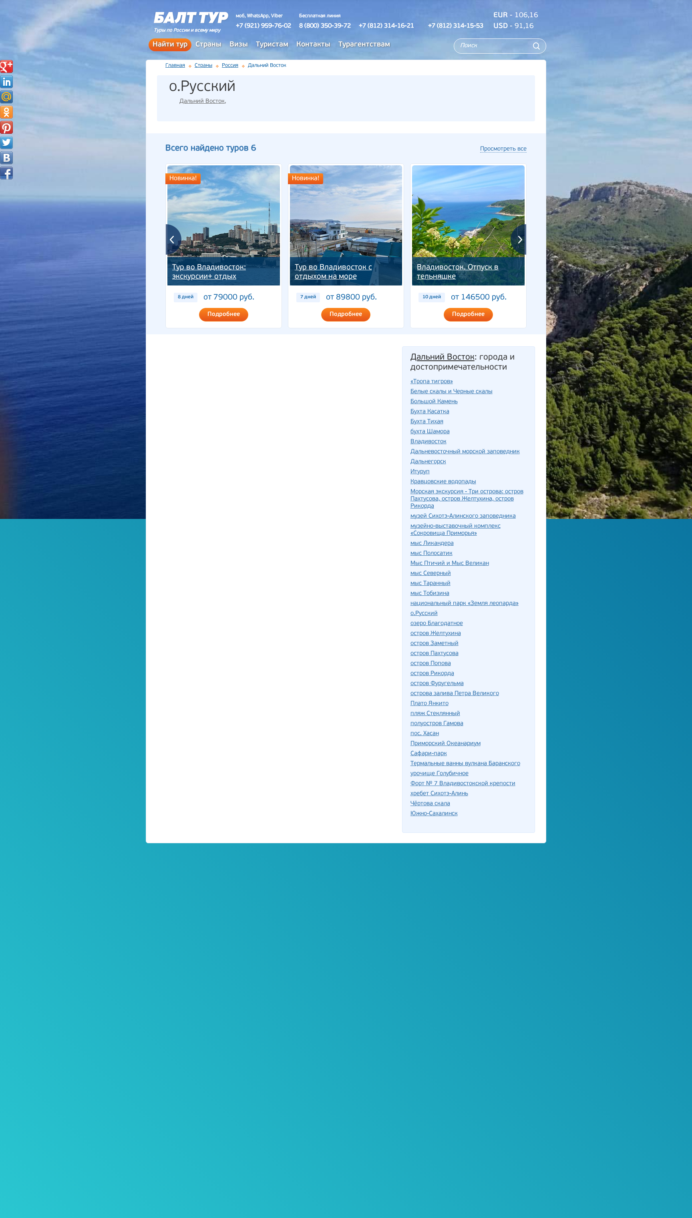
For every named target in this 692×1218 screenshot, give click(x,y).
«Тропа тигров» (431, 382)
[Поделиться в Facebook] (6, 173)
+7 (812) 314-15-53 (455, 26)
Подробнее (223, 315)
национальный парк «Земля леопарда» (464, 604)
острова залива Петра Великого (454, 694)
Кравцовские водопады (443, 482)
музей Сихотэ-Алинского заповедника (463, 516)
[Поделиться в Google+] (6, 66)
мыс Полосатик (431, 554)
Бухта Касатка (429, 412)
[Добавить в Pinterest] (6, 127)
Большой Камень (434, 402)
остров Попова (430, 664)
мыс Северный (430, 574)
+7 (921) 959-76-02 (263, 26)
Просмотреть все (503, 149)
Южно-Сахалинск (434, 814)
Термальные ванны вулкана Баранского (465, 764)
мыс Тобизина (429, 594)
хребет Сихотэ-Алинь (439, 794)
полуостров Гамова (436, 724)
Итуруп (420, 472)
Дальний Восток (202, 101)
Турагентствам (364, 44)
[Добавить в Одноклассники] (6, 112)
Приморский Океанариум (445, 744)
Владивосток (428, 442)
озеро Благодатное (436, 624)
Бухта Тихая (426, 422)
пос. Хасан (424, 734)
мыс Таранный (430, 584)
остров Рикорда (432, 674)
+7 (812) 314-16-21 (386, 26)
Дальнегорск (428, 462)
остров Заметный (434, 644)
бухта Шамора (430, 432)
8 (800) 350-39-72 (325, 26)
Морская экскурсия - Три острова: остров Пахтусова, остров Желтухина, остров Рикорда (466, 499)
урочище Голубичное (439, 774)
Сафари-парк (428, 754)
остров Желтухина (435, 634)
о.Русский (424, 614)
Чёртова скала (430, 804)
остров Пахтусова (434, 654)
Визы (238, 44)
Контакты (313, 44)
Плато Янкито (429, 704)
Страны (208, 44)
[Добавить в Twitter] (6, 142)
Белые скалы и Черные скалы (451, 392)
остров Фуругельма (437, 684)
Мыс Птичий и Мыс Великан (449, 564)
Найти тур (170, 44)
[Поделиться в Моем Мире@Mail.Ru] (6, 96)
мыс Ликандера (432, 544)
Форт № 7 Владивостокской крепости (462, 784)
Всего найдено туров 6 (210, 148)
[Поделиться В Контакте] (6, 157)
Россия (230, 65)
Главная (175, 65)
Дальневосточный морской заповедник (465, 452)
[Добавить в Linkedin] (6, 81)
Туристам (272, 44)
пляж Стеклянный (435, 714)
